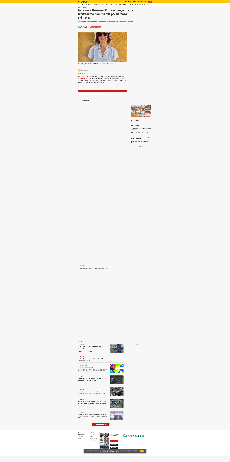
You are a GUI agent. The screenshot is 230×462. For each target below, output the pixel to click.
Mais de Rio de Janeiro (101, 424)
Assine (149, 1)
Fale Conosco (133, 453)
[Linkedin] (141, 436)
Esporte (106, 4)
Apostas (136, 4)
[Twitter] (129, 436)
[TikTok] (138, 436)
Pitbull (80, 93)
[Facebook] (126, 436)
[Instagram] (131, 436)
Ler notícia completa (102, 90)
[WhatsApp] (124, 436)
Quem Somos (139, 453)
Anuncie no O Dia (136, 1)
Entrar (125, 1)
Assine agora (114, 441)
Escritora (86, 93)
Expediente (127, 453)
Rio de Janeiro (95, 4)
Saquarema (104, 93)
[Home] (84, 2)
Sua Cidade (131, 4)
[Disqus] (102, 285)
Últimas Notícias (88, 4)
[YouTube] (133, 436)
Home (83, 4)
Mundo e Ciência (125, 4)
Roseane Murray (95, 93)
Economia (115, 4)
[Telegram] (136, 436)
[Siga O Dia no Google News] (96, 27)
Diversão (101, 4)
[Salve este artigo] (86, 27)
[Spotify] (143, 436)
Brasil (119, 4)
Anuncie (113, 453)
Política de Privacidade (91, 444)
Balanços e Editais (92, 440)
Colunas (110, 4)
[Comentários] (88, 27)
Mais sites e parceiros (93, 438)
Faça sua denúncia (143, 1)
